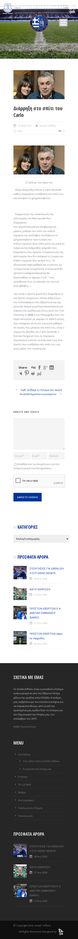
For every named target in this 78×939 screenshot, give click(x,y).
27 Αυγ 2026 (40, 594)
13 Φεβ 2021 (25, 125)
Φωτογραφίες (26, 800)
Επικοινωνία (25, 816)
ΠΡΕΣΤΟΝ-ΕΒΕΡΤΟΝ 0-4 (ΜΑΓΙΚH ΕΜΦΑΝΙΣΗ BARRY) (45, 613)
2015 (30, 314)
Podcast (22, 776)
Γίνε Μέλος (24, 754)
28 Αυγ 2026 (40, 578)
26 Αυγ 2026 (40, 643)
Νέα (20, 131)
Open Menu (63, 22)
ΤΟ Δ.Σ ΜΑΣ (24, 784)
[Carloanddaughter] (39, 84)
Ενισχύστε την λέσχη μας (37, 769)
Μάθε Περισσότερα (24, 726)
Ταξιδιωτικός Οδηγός (30, 808)
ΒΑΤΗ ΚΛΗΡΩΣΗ (40, 589)
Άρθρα (22, 792)
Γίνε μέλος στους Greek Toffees (41, 761)
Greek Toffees (48, 125)
